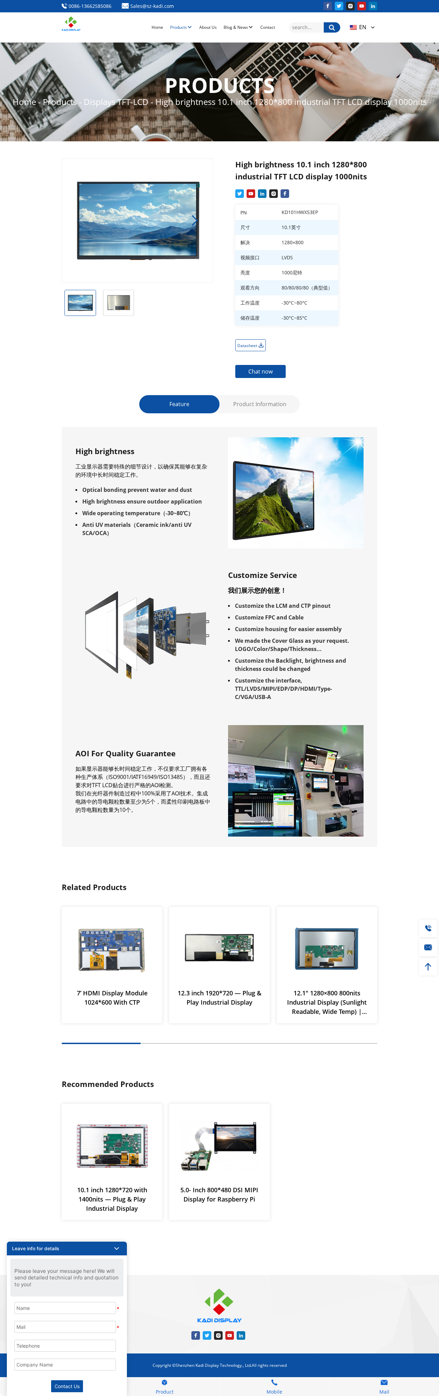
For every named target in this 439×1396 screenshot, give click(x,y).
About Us (208, 27)
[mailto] (428, 947)
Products (178, 27)
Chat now (260, 371)
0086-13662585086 (89, 6)
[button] (194, 220)
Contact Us (67, 1386)
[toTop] (428, 966)
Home (157, 27)
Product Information (259, 404)
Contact (267, 27)
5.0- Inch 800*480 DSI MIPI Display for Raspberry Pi (219, 1194)
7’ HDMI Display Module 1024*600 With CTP (112, 997)
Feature (179, 404)
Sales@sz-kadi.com (151, 6)
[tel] (428, 928)
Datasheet (247, 345)
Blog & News (236, 27)
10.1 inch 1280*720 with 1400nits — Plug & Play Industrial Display (112, 1199)
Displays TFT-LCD (117, 101)
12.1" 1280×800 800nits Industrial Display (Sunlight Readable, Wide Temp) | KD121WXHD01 (327, 1002)
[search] (332, 27)
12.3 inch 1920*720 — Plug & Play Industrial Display (219, 997)
